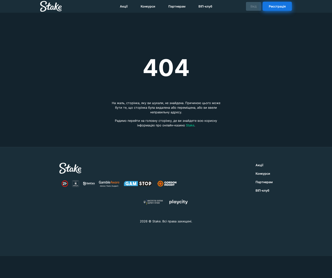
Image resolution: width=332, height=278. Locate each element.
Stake (190, 125)
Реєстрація (277, 6)
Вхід (253, 6)
